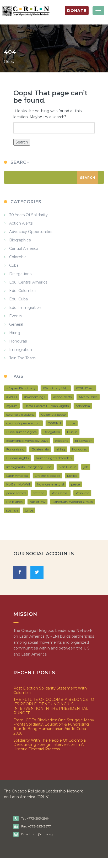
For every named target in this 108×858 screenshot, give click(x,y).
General (16, 324)
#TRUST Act (85, 388)
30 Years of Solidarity (28, 214)
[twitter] (37, 572)
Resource (82, 493)
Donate (76, 10)
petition (39, 493)
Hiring (14, 332)
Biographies (20, 240)
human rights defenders (54, 458)
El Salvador (83, 441)
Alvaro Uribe (88, 397)
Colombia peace (53, 414)
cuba (71, 423)
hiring (60, 449)
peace (75, 484)
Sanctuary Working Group (72, 502)
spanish (12, 510)
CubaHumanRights (21, 432)
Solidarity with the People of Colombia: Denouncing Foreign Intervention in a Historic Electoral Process (50, 745)
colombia (83, 406)
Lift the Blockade (47, 476)
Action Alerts (21, 223)
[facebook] (19, 572)
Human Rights (17, 458)
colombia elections (20, 414)
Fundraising (15, 449)
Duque (72, 432)
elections (61, 441)
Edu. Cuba (18, 299)
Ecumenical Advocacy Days (27, 441)
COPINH (54, 423)
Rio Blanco (14, 502)
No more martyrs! (50, 484)
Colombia (17, 257)
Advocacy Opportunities (31, 231)
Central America (23, 248)
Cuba (14, 265)
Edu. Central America (28, 282)
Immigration (20, 349)
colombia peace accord (23, 423)
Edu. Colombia (22, 290)
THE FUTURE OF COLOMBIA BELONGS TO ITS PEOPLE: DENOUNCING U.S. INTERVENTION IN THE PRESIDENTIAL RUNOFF (53, 706)
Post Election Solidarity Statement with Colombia (50, 690)
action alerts (62, 397)
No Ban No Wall (18, 484)
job (85, 467)
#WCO (11, 397)
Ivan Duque (67, 467)
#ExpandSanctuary (21, 388)
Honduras (18, 341)
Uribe (29, 510)
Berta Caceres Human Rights (47, 406)
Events (15, 316)
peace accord (16, 493)
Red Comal (60, 493)
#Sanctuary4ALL (56, 388)
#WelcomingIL (35, 397)
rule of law (37, 502)
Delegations (20, 273)
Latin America (17, 476)
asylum (12, 406)
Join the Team (22, 358)
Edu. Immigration (25, 307)
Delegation (52, 432)
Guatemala (40, 449)
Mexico (72, 476)
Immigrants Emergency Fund (29, 467)
